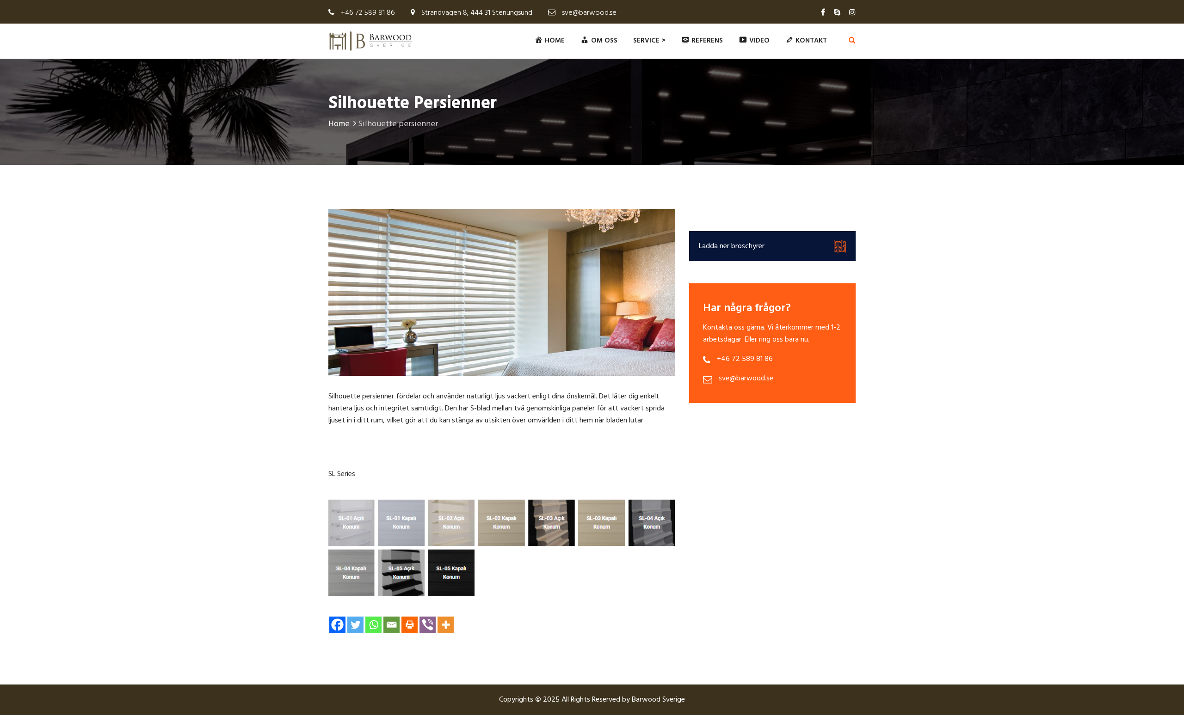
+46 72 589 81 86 (368, 13)
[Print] (409, 625)
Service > (649, 40)
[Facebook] (337, 625)
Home (339, 124)
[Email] (391, 625)
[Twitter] (355, 625)
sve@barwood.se (589, 13)
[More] (446, 625)
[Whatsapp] (373, 625)
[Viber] (427, 625)
